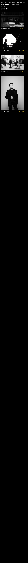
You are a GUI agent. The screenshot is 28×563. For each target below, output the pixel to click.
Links (17, 4)
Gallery (7, 4)
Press (2, 4)
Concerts (8, 2)
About (14, 2)
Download (21, 28)
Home (2, 2)
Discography (21, 2)
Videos (13, 4)
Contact (3, 6)
